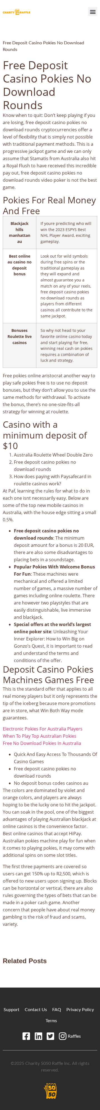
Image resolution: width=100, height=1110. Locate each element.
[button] (92, 11)
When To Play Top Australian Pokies (39, 736)
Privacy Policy (80, 1010)
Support (11, 1010)
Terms (51, 1021)
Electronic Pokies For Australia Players (42, 729)
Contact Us (36, 1010)
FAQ (56, 1010)
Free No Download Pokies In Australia (42, 743)
